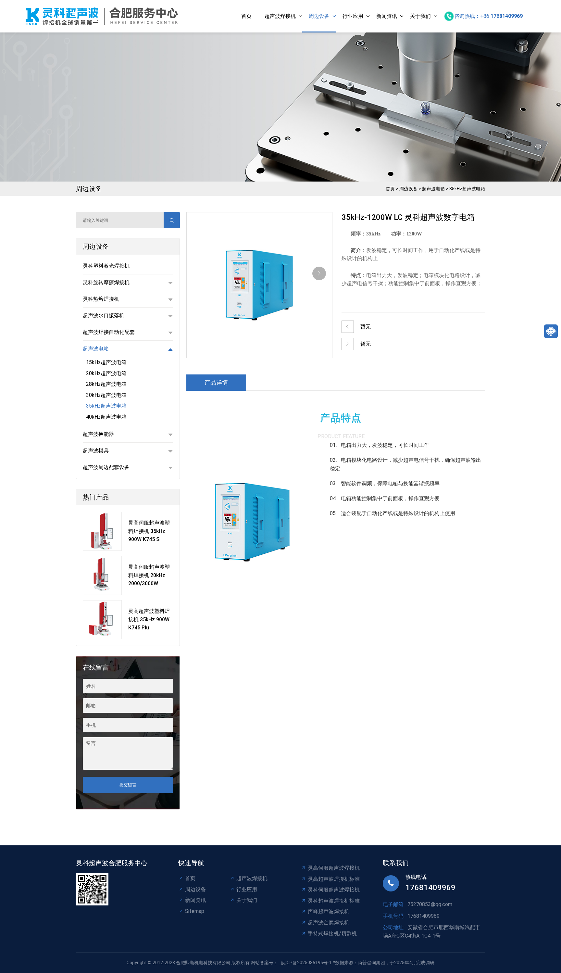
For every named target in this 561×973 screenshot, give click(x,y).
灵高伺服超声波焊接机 (334, 868)
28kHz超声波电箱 (106, 384)
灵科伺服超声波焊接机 (334, 890)
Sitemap (194, 911)
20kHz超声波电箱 (106, 373)
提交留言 (127, 784)
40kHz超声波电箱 (106, 417)
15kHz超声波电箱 (106, 362)
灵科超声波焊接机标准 (334, 901)
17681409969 (430, 887)
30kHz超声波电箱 (106, 395)
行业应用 (353, 16)
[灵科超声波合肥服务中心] (103, 16)
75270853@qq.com (429, 904)
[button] (319, 273)
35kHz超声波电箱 (467, 188)
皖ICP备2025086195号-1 (306, 962)
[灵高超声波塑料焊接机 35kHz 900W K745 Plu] (102, 619)
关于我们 (420, 16)
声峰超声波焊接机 (328, 911)
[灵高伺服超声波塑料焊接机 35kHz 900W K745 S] (102, 531)
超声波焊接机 (280, 16)
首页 (246, 16)
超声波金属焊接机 (328, 922)
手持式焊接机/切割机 (332, 933)
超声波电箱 (433, 188)
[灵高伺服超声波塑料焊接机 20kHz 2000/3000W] (102, 575)
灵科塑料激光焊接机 (106, 266)
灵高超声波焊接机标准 (334, 879)
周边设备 (319, 16)
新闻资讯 (386, 16)
